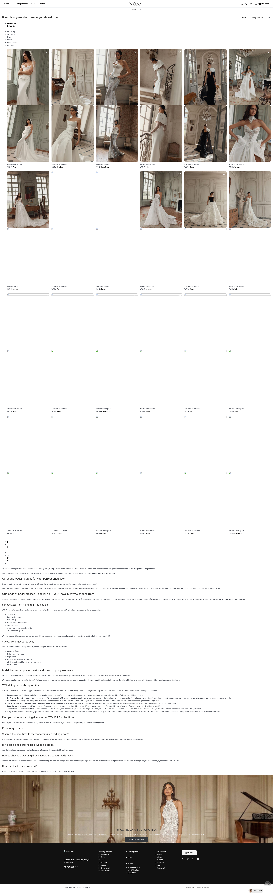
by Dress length (104, 868)
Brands (130, 864)
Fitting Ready (12, 26)
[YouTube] (198, 858)
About (159, 857)
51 (8, 558)
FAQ (158, 865)
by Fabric (102, 860)
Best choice (11, 23)
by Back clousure (105, 871)
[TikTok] (188, 858)
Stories (160, 860)
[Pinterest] (193, 858)
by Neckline (103, 863)
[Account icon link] (251, 3)
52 (8, 561)
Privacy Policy (190, 888)
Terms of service (203, 888)
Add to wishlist (47, 52)
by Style (102, 857)
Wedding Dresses (105, 852)
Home (134, 10)
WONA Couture (133, 870)
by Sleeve (102, 865)
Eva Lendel (132, 873)
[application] (10, 3)
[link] (246, 3)
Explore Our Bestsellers (136, 839)
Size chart (161, 868)
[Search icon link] (241, 3)
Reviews (160, 863)
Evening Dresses (134, 852)
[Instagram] (182, 858)
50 (8, 555)
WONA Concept (134, 867)
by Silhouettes (104, 854)
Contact (160, 854)
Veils (130, 858)
